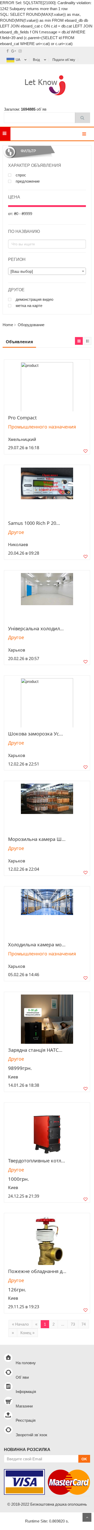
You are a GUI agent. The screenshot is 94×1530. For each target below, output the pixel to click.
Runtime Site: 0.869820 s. (47, 1521)
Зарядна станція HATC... (35, 1050)
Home (8, 325)
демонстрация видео (34, 299)
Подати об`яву (63, 60)
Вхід (36, 60)
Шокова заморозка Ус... (35, 734)
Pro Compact (22, 417)
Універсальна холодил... (36, 628)
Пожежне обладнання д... (37, 1271)
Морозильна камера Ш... (37, 839)
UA (18, 60)
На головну (26, 1363)
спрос (20, 175)
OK (84, 1459)
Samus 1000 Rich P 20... (34, 523)
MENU (18, 134)
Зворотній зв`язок (31, 1435)
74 (83, 1324)
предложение (27, 181)
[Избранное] (85, 451)
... (62, 1324)
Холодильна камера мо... (37, 944)
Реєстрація (26, 1420)
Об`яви (22, 1377)
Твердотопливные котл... (36, 1160)
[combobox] (47, 271)
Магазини (24, 1406)
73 (73, 1324)
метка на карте (28, 305)
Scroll (87, 1517)
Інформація (26, 1391)
